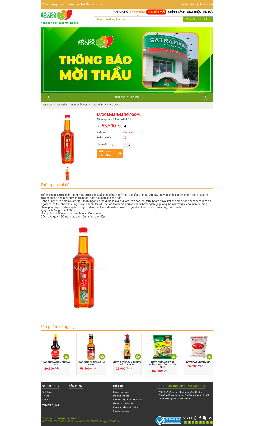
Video (45, 399)
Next (205, 97)
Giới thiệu (194, 12)
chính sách (176, 12)
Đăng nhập (208, 4)
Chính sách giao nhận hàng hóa (128, 399)
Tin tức (208, 12)
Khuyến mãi (156, 12)
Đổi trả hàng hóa (121, 395)
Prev (48, 97)
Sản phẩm (137, 12)
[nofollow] (210, 418)
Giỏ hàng (189, 4)
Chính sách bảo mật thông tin (127, 407)
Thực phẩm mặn (79, 105)
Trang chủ (120, 12)
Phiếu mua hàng (121, 391)
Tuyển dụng (50, 405)
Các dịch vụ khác (121, 410)
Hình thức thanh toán (123, 403)
